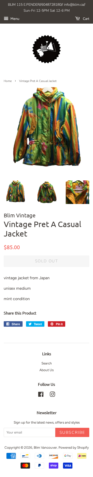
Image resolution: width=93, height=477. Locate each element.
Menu (14, 19)
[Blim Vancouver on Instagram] (52, 395)
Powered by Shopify (74, 447)
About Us (46, 370)
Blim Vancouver (45, 447)
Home (8, 81)
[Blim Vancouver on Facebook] (41, 395)
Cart (85, 18)
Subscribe (72, 432)
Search (46, 363)
